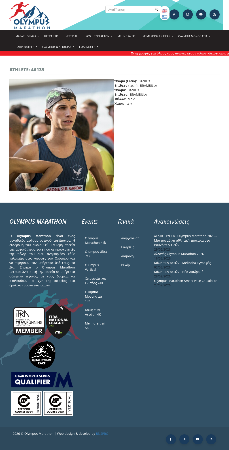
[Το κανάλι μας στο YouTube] (201, 14)
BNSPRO (102, 433)
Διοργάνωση (130, 238)
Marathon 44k (24, 37)
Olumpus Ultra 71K (96, 253)
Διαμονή (127, 256)
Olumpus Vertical (92, 267)
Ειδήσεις (127, 247)
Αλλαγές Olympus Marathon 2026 (179, 254)
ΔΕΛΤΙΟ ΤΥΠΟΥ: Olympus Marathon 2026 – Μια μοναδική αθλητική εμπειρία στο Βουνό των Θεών (185, 240)
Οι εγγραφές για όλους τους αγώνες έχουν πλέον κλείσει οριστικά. (175, 53)
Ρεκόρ (125, 265)
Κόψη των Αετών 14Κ (93, 312)
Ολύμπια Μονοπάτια (191, 37)
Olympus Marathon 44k (95, 240)
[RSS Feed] (215, 14)
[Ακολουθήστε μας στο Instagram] (188, 14)
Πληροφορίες (23, 48)
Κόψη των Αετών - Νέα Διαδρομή (179, 272)
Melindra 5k (125, 37)
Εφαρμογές (85, 48)
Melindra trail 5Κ (95, 325)
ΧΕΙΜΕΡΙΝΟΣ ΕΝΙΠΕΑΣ (155, 37)
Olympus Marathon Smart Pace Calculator (185, 281)
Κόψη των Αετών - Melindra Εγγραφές (182, 263)
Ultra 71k (49, 37)
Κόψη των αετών (96, 37)
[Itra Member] (29, 320)
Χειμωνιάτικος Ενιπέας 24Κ (95, 280)
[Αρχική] (31, 15)
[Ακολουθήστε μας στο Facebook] (174, 14)
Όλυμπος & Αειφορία (55, 48)
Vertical (70, 37)
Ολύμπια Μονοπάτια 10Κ (93, 296)
